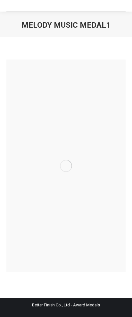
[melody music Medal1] (66, 165)
